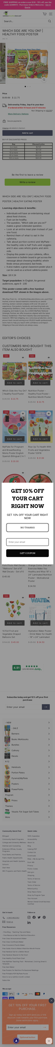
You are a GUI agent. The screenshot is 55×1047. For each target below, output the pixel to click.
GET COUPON (27, 553)
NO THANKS (27, 527)
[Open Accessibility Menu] (16, 1041)
